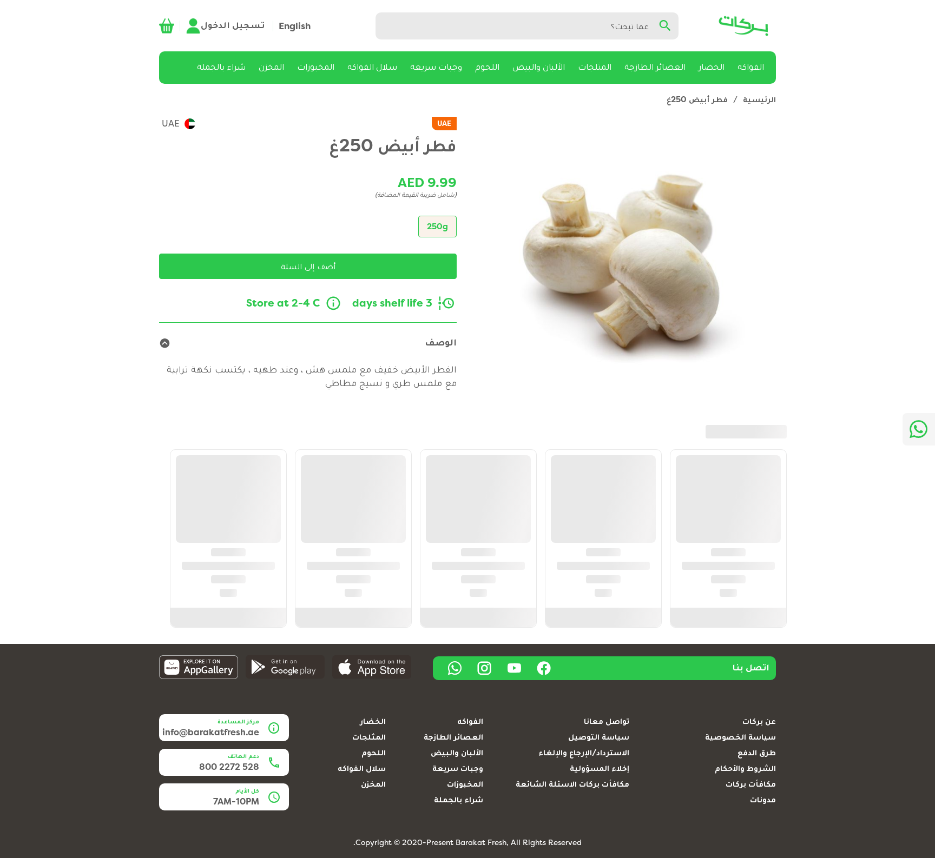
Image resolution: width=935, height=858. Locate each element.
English (295, 26)
